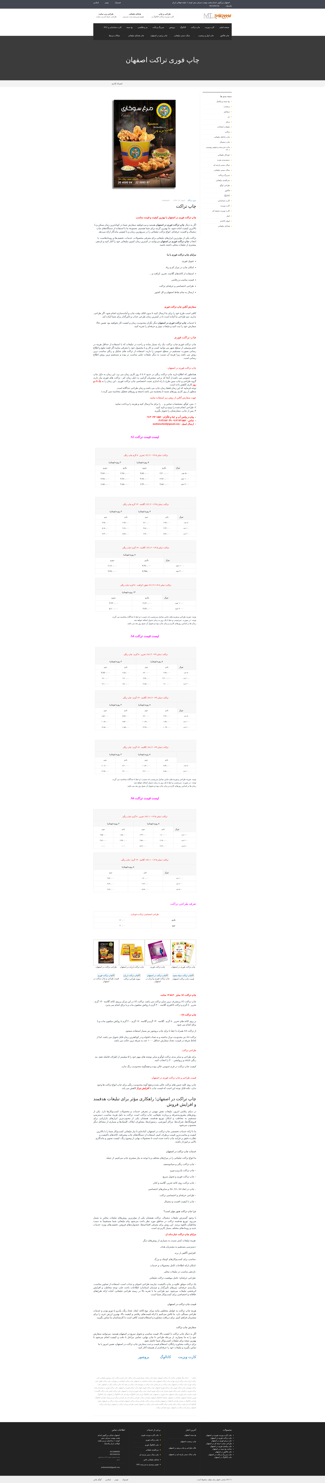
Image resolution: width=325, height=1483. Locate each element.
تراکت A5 (171, 1378)
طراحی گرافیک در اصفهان (169, 1401)
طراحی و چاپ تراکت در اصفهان (113, 1401)
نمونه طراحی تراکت (163, 1408)
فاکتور (227, 190)
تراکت (194, 1378)
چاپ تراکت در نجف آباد (129, 1384)
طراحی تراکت (145, 1398)
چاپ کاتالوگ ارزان (146, 1394)
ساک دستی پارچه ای (221, 165)
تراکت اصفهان (163, 1378)
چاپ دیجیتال (225, 142)
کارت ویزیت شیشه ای (221, 211)
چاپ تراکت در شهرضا (145, 1384)
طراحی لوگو (225, 185)
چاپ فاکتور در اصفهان (223, 1452)
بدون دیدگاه (192, 200)
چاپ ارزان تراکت (121, 1378)
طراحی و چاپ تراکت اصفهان (134, 1401)
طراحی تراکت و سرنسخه (115, 1398)
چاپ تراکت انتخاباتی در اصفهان (145, 1381)
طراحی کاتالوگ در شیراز (187, 1401)
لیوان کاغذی (225, 221)
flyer (187, 1378)
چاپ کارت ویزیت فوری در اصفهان (219, 1435)
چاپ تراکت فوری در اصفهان (128, 1388)
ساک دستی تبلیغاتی (222, 170)
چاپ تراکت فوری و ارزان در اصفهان (133, 1391)
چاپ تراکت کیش (114, 1391)
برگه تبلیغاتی (180, 1378)
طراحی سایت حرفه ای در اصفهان (219, 1443)
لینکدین (96, 3)
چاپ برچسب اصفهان (188, 1441)
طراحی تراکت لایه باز (132, 1398)
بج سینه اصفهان (190, 1435)
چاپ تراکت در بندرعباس (162, 1384)
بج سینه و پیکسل (223, 101)
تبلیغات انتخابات (223, 127)
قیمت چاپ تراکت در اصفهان (148, 1404)
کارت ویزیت (186, 1357)
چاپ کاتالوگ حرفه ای (131, 1394)
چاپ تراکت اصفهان (163, 1381)
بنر (229, 117)
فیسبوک (118, 3)
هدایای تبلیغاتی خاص (151, 1460)
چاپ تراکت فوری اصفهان (164, 1388)
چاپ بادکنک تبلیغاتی (222, 137)
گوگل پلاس (97, 1480)
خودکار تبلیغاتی (224, 155)
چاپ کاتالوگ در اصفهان (115, 1394)
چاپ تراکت (186, 206)
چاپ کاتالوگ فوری (152, 1445)
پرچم (228, 122)
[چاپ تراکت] (144, 145)
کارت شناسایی (224, 201)
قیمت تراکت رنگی (179, 1404)
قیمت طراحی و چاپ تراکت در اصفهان (124, 1404)
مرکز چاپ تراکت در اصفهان (180, 1408)
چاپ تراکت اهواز (105, 1381)
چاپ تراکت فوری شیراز (172, 1391)
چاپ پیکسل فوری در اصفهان (221, 1446)
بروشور (143, 1357)
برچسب (227, 106)
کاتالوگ (164, 1357)
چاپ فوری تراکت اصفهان (177, 1394)
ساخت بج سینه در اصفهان (222, 1449)
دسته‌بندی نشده (223, 160)
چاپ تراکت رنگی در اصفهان (111, 1384)
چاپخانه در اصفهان (174, 1398)
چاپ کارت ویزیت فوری (150, 1435)
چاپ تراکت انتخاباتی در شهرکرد (122, 1381)
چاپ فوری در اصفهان (160, 1394)
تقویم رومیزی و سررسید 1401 (147, 1464)
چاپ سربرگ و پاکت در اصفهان (220, 1455)
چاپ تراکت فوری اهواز (146, 1388)
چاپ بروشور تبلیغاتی (107, 1378)
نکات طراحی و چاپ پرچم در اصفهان (182, 1448)
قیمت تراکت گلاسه (165, 1404)
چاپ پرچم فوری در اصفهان (221, 1441)
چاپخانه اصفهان (186, 1398)
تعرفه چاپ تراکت (151, 1378)
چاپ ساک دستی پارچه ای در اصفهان (182, 1454)
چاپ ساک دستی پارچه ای (149, 1455)
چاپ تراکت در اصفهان (179, 1384)
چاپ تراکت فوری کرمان (155, 1391)
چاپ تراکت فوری (179, 1388)
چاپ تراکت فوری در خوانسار (108, 1388)
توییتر (107, 3)
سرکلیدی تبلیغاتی (223, 180)
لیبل (228, 216)
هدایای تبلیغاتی (224, 226)
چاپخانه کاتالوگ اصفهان (159, 1398)
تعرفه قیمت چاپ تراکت (136, 1378)
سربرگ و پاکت (224, 175)
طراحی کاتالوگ (100, 1398)
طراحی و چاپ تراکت (152, 1401)
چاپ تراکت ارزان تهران (179, 1381)
